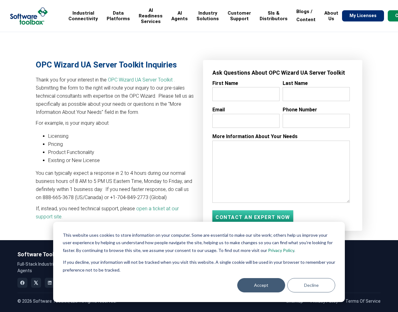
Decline (311, 285)
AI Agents (179, 15)
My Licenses (363, 15)
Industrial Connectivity (83, 15)
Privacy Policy (281, 250)
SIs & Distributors (274, 15)
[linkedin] (50, 283)
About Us (331, 15)
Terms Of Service (363, 301)
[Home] (29, 16)
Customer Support (239, 15)
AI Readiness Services (151, 15)
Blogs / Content (306, 15)
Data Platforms (118, 15)
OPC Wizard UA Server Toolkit (140, 80)
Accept (261, 285)
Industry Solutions (208, 15)
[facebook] (22, 283)
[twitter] (36, 283)
